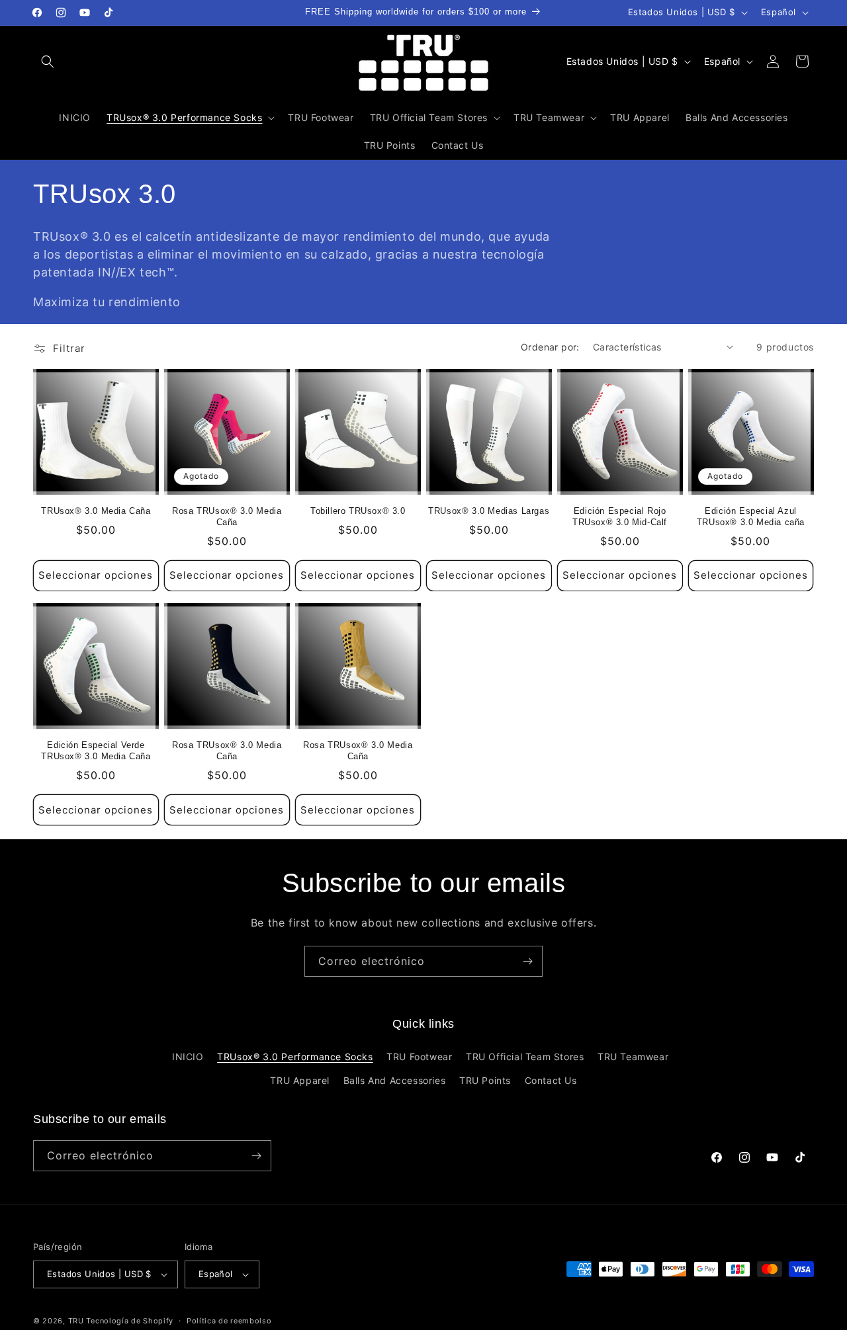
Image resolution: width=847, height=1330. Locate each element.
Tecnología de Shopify (129, 1320)
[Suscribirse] (527, 961)
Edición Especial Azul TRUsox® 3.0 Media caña (751, 516)
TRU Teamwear (633, 1056)
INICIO (188, 1056)
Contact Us (551, 1080)
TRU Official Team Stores (525, 1056)
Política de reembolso (229, 1320)
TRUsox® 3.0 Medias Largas (488, 511)
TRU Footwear (419, 1056)
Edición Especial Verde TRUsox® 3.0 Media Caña (95, 750)
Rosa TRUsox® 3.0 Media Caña (226, 516)
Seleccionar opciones (95, 575)
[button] (47, 61)
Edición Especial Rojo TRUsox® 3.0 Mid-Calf (619, 516)
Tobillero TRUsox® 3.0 (358, 511)
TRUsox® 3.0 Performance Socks (295, 1056)
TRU (76, 1320)
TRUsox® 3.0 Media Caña (95, 511)
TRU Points (485, 1080)
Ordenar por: (550, 347)
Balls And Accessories (394, 1080)
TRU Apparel (300, 1080)
